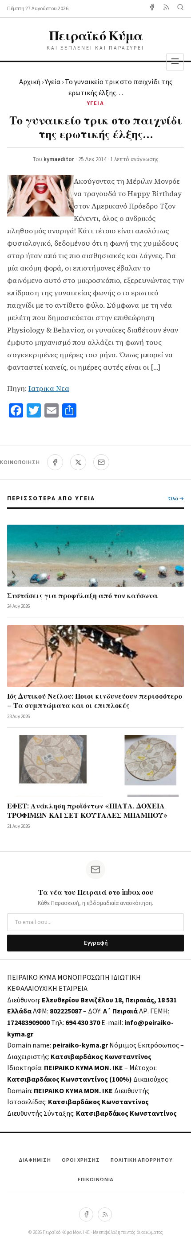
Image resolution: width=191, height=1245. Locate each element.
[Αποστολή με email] (101, 462)
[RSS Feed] (166, 9)
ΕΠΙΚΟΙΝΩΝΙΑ (96, 1179)
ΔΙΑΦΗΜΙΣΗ (35, 1160)
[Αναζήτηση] (180, 9)
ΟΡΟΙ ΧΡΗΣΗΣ (81, 1160)
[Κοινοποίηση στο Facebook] (55, 462)
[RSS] (105, 1214)
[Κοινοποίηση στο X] (78, 462)
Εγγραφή (95, 943)
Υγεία (52, 82)
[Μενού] (175, 61)
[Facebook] (151, 9)
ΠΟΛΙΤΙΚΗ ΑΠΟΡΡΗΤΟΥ (141, 1160)
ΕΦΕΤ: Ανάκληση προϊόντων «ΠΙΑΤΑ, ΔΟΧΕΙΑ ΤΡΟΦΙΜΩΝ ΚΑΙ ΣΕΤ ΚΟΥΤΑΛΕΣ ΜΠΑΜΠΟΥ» (87, 810)
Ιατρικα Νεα (48, 388)
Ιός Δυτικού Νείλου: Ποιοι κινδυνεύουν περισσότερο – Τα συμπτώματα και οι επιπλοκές (94, 700)
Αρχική (29, 82)
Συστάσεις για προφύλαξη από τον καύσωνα (82, 595)
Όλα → (176, 499)
